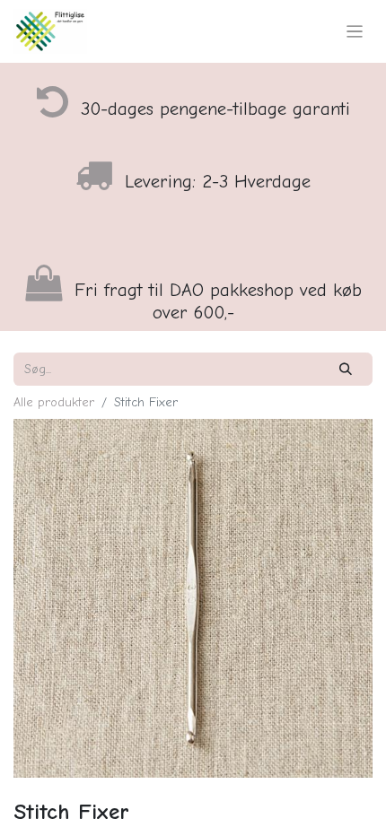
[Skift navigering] (355, 31)
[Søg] (346, 369)
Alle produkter (53, 402)
